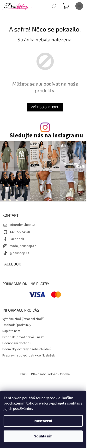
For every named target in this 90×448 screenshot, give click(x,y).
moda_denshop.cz (23, 246)
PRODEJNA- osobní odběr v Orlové (45, 374)
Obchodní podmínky (16, 325)
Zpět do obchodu (45, 107)
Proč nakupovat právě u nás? (23, 337)
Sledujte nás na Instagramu (46, 136)
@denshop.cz (19, 253)
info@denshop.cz (22, 224)
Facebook (17, 239)
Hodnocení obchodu (16, 343)
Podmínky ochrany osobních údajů (26, 349)
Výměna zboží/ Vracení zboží (22, 319)
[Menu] (79, 6)
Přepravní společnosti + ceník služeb (28, 355)
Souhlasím (43, 436)
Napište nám (11, 331)
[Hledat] (54, 6)
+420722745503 (20, 232)
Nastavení (43, 420)
